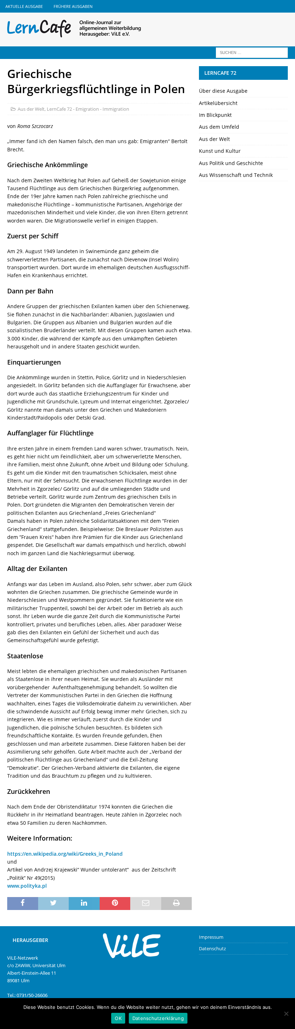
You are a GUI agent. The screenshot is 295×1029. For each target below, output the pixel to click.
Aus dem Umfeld (219, 126)
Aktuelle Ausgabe (24, 6)
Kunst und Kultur (220, 150)
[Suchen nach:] (252, 52)
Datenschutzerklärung (158, 1018)
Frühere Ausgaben (73, 6)
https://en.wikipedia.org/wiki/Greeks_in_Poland (65, 853)
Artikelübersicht (218, 103)
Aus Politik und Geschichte (231, 163)
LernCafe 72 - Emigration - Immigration (88, 109)
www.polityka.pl (27, 885)
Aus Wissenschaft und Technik (236, 175)
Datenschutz (212, 948)
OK (118, 1018)
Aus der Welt (31, 109)
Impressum (211, 937)
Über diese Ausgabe (223, 90)
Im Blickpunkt (215, 114)
